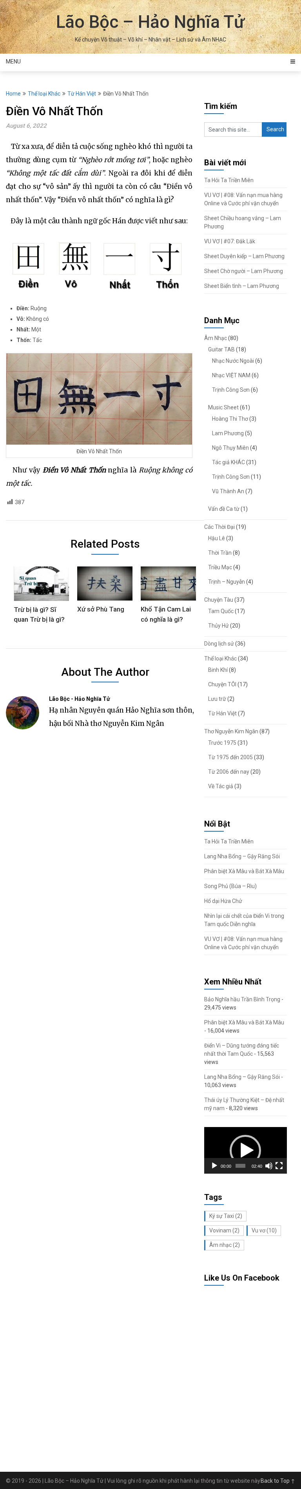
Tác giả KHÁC (228, 462)
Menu (13, 61)
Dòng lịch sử (219, 643)
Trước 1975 (222, 743)
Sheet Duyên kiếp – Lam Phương (244, 256)
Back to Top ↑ (278, 1481)
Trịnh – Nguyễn (226, 582)
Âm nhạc (224, 1245)
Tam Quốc (221, 611)
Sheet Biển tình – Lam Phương (241, 286)
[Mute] (269, 1166)
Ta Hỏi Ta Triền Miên (229, 180)
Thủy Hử (218, 625)
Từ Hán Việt (81, 93)
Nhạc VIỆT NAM (231, 375)
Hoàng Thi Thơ (230, 419)
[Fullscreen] (279, 1166)
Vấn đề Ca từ (223, 509)
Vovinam (224, 1230)
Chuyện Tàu (218, 600)
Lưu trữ (217, 699)
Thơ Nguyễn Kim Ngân (231, 731)
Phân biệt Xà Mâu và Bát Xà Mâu (244, 871)
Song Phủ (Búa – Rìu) (230, 886)
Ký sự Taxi (225, 1216)
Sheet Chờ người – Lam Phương (243, 271)
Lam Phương (228, 433)
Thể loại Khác (44, 93)
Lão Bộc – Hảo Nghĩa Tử (150, 22)
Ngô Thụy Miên (230, 448)
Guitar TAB (221, 349)
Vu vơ (264, 1230)
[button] (245, 1150)
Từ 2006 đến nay (228, 772)
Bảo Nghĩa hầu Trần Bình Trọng (242, 999)
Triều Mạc (220, 567)
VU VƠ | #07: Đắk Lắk (229, 241)
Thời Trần (220, 553)
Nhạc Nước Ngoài (233, 361)
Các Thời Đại (219, 527)
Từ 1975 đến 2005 (230, 757)
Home (13, 93)
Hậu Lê (216, 538)
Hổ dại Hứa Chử (223, 901)
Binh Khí (218, 670)
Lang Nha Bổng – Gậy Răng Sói (242, 856)
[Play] (214, 1166)
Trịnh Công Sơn (231, 390)
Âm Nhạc (215, 338)
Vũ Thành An (228, 491)
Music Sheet (223, 407)
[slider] (241, 1166)
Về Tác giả (220, 786)
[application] (245, 1150)
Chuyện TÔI (222, 684)
